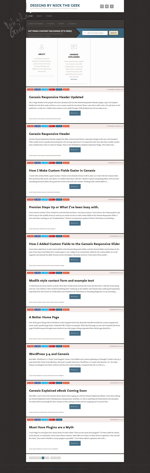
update (55, 375)
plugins (49, 449)
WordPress (61, 302)
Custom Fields (50, 192)
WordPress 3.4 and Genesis (49, 354)
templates (61, 339)
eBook (45, 412)
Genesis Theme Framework (58, 469)
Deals (37, 228)
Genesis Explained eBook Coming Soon (58, 390)
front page (49, 339)
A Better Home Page (44, 317)
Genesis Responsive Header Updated (56, 97)
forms (48, 302)
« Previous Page (34, 458)
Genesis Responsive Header (49, 134)
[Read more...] (75, 113)
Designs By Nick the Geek (55, 5)
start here (74, 79)
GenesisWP (48, 118)
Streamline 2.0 (75, 469)
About (41, 54)
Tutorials (39, 192)
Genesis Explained (74, 55)
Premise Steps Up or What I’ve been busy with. (64, 207)
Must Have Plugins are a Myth (51, 427)
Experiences (43, 228)
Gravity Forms (54, 302)
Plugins (38, 118)
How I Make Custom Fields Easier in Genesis (62, 170)
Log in (85, 469)
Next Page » (57, 458)
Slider (62, 265)
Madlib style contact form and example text (61, 280)
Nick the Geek (39, 469)
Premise (53, 228)
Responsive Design (56, 118)
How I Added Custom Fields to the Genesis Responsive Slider (74, 244)
